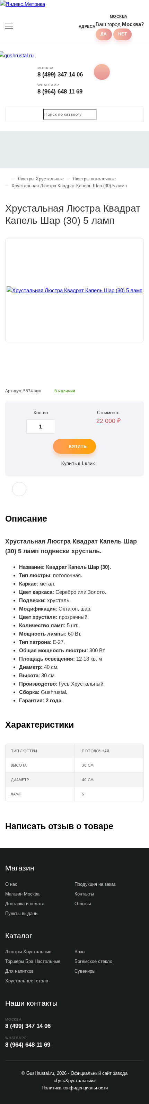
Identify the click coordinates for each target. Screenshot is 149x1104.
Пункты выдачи (21, 913)
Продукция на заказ (95, 884)
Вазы (79, 951)
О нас (11, 884)
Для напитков (19, 971)
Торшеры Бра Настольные (32, 961)
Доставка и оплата (24, 903)
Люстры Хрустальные (28, 951)
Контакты (84, 894)
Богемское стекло (93, 961)
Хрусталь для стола (26, 980)
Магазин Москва (22, 894)
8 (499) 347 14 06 (60, 74)
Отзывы (82, 903)
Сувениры (84, 971)
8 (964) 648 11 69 (59, 91)
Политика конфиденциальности (75, 1087)
